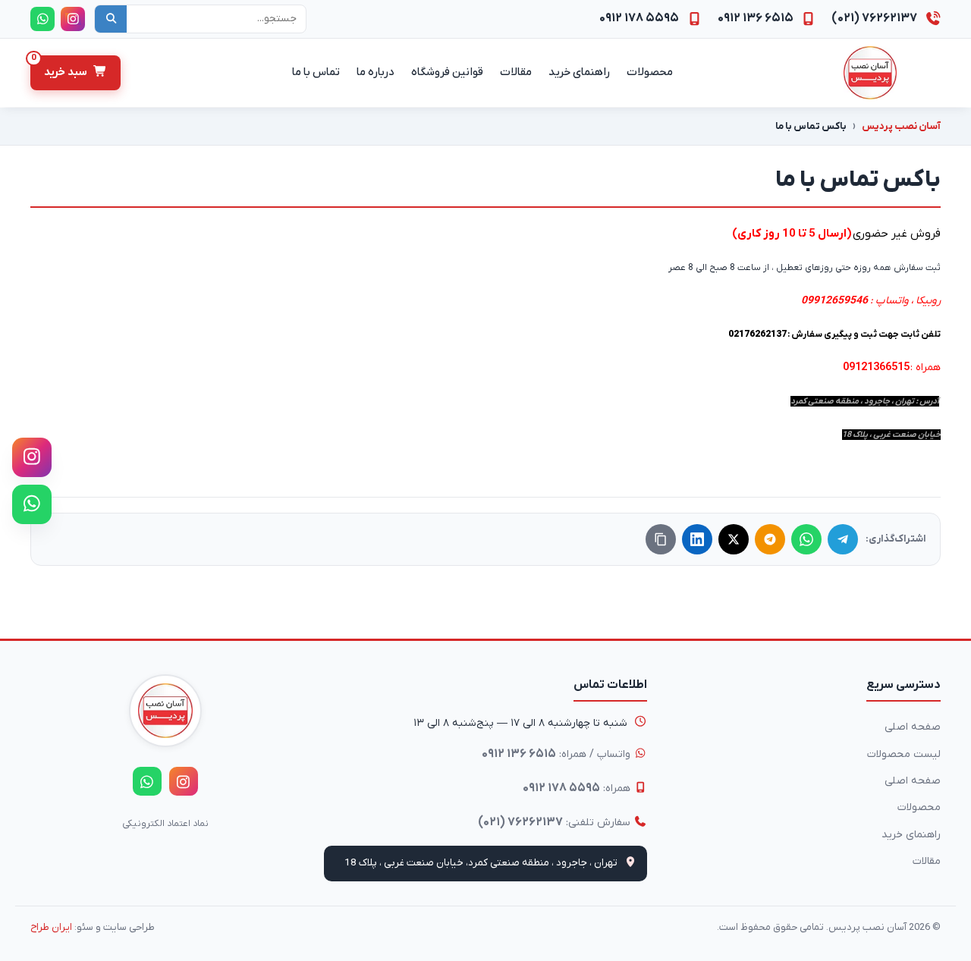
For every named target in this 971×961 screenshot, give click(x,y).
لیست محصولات (904, 754)
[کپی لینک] (661, 539)
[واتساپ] (32, 504)
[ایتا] (770, 539)
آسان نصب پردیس (901, 126)
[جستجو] (111, 19)
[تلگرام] (843, 539)
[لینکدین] (697, 539)
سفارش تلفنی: (555, 822)
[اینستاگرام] (32, 457)
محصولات (919, 807)
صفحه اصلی (913, 727)
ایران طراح (51, 927)
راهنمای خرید (911, 835)
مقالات (927, 861)
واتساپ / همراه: (557, 754)
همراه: (578, 788)
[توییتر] (733, 539)
